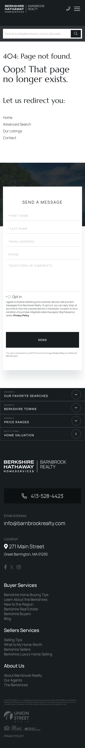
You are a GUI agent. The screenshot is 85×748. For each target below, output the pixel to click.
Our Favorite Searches (26, 396)
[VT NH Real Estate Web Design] (42, 716)
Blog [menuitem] (7, 618)
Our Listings (12, 131)
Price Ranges (16, 422)
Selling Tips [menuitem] (13, 640)
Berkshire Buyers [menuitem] (17, 614)
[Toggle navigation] (77, 9)
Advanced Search (17, 124)
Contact (9, 137)
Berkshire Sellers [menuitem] (17, 649)
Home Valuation (19, 435)
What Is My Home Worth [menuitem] (23, 644)
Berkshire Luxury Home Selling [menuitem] (28, 654)
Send (42, 340)
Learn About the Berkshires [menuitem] (25, 599)
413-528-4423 (46, 495)
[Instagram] (19, 567)
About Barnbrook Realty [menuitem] (23, 675)
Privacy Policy (21, 315)
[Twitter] (12, 567)
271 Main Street (26, 550)
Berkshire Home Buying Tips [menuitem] (26, 594)
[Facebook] (5, 567)
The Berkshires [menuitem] (16, 685)
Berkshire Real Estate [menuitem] (21, 609)
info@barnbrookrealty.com (34, 523)
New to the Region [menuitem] (18, 604)
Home (7, 117)
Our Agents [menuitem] (13, 680)
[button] (76, 34)
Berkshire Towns (20, 409)
